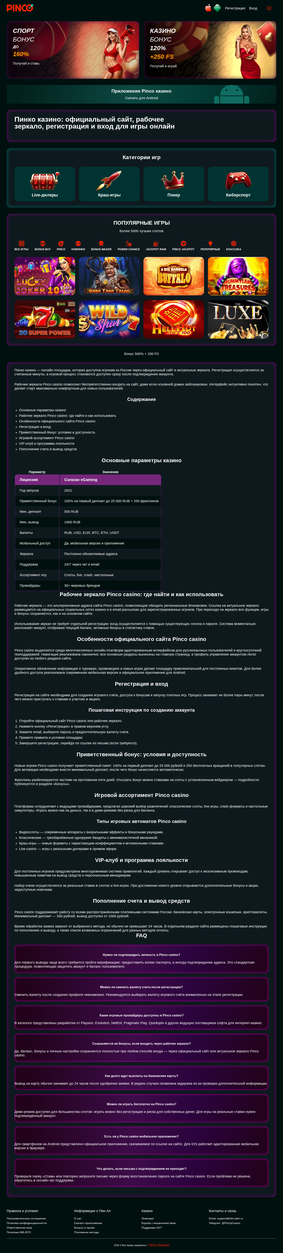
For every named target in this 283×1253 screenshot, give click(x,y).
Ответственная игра (19, 1227)
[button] (276, 1237)
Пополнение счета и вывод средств (48, 449)
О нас (77, 1218)
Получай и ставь (26, 63)
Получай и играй (163, 66)
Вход (253, 8)
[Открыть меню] (269, 8)
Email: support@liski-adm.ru (226, 1218)
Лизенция (148, 1218)
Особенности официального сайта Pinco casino (57, 421)
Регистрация (235, 8)
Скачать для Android (141, 98)
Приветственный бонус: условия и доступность (57, 432)
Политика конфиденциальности (27, 1223)
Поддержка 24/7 (152, 1227)
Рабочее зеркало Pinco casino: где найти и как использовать (67, 416)
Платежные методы (86, 1232)
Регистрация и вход (35, 427)
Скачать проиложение (88, 1223)
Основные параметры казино (42, 410)
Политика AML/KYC (19, 1232)
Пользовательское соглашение (26, 1218)
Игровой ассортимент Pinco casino (47, 438)
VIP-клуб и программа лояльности (46, 443)
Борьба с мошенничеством (159, 1223)
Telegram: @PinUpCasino (224, 1223)
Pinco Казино (159, 1245)
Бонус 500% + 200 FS (141, 354)
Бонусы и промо (84, 1227)
